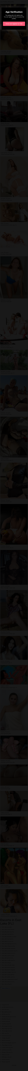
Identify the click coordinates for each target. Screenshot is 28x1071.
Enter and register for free (14, 24)
